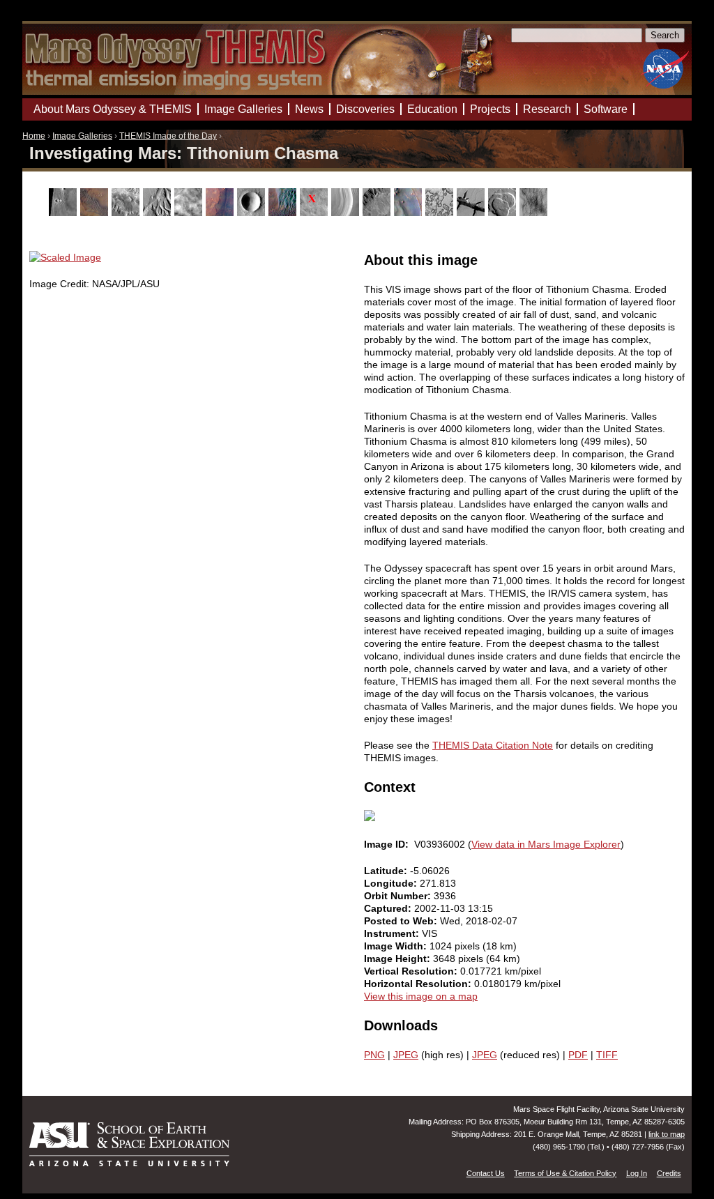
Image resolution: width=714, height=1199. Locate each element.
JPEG (405, 1054)
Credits (669, 1173)
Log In (636, 1173)
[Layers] (347, 212)
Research (547, 109)
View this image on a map (421, 996)
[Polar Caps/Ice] (441, 212)
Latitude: (387, 870)
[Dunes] (284, 212)
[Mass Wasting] (378, 212)
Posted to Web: (402, 920)
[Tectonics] (472, 212)
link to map (666, 1134)
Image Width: (397, 946)
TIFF (607, 1054)
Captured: (389, 908)
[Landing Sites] (315, 212)
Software (606, 109)
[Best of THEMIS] (96, 212)
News (309, 109)
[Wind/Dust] (535, 212)
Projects (490, 109)
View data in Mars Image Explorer (546, 844)
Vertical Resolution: (412, 971)
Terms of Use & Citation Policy (565, 1173)
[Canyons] (127, 212)
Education (432, 109)
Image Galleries (82, 136)
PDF (578, 1054)
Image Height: (398, 958)
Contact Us (485, 1173)
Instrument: (393, 933)
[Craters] (252, 212)
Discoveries (365, 109)
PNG (374, 1054)
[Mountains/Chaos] (409, 212)
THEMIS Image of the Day (168, 136)
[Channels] (158, 212)
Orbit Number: (399, 895)
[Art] (64, 212)
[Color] (221, 212)
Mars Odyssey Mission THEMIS (62, 17)
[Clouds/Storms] (190, 212)
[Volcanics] (503, 212)
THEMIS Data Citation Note (492, 745)
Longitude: (392, 883)
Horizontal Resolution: (419, 983)
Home (33, 136)
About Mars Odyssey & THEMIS (112, 109)
